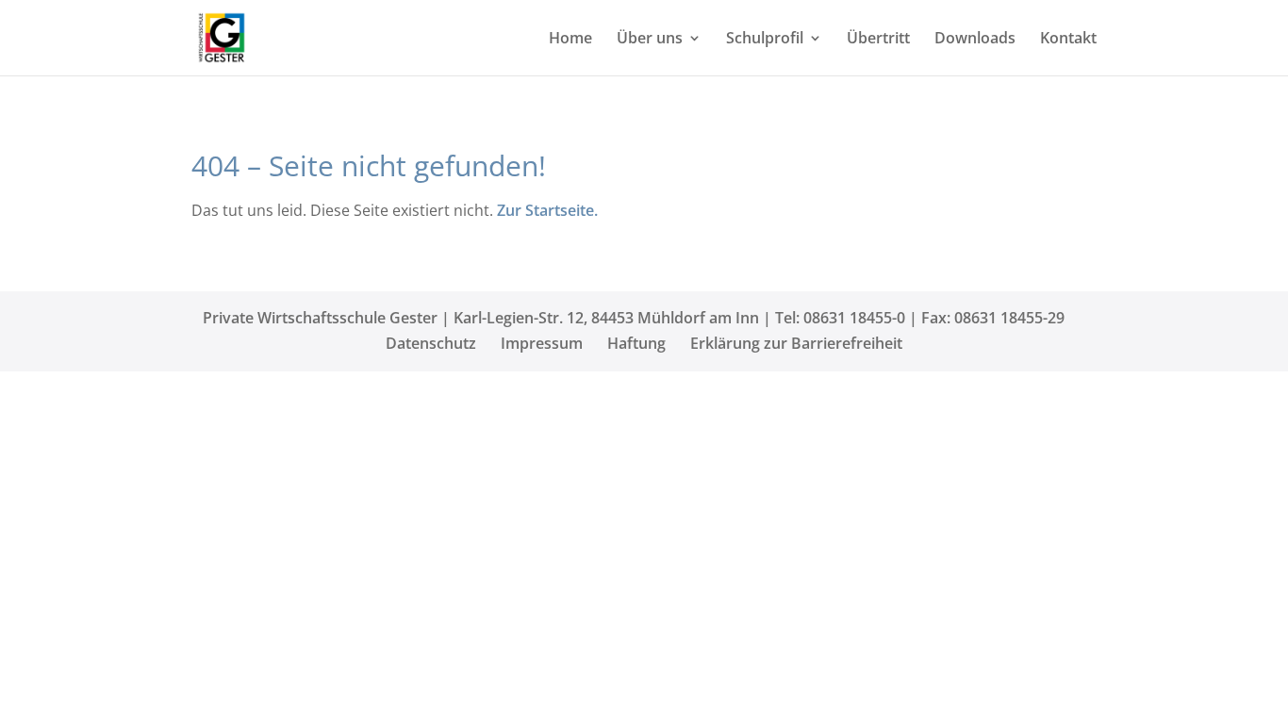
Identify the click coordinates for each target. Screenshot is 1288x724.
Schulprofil (764, 39)
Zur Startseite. (547, 210)
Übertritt (878, 39)
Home (570, 39)
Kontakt (1068, 39)
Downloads (975, 39)
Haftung (636, 343)
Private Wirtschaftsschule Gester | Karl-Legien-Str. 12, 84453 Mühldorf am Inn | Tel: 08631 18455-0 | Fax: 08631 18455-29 (634, 317)
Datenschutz (431, 343)
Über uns (650, 39)
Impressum (542, 343)
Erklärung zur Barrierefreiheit (796, 343)
